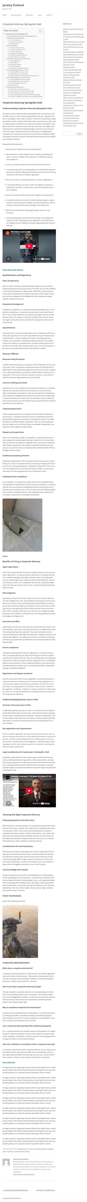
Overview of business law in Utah (19, 72)
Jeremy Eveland (13, 5)
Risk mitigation (14, 62)
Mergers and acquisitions (17, 53)
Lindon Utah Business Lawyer (72, 70)
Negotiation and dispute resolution (20, 68)
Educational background (17, 42)
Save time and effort (16, 64)
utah (4, 1151)
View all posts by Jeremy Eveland (24, 1174)
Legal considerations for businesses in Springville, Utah (25, 75)
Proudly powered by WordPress (12, 1198)
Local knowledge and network (18, 83)
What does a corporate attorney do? (20, 89)
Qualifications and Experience (16, 38)
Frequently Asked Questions (16, 87)
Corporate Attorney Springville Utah (16, 34)
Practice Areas (16, 15)
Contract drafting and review (18, 49)
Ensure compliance (15, 66)
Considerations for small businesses (20, 81)
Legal (39, 15)
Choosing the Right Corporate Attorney (19, 77)
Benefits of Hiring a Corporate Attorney (19, 59)
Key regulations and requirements (19, 74)
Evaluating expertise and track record (20, 79)
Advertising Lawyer (69, 67)
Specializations (14, 43)
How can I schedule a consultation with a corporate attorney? (26, 96)
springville (50, 1149)
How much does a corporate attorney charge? (22, 91)
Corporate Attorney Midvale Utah (15, 1190)
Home (4, 15)
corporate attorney (40, 1149)
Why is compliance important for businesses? (22, 93)
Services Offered (12, 45)
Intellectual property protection (19, 55)
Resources (29, 15)
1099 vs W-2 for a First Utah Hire (73, 98)
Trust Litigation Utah (69, 126)
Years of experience (16, 40)
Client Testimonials (13, 85)
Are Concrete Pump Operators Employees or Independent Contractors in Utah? (72, 92)
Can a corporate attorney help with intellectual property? (25, 94)
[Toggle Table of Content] (39, 31)
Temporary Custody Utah (46, 1190)
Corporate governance (16, 51)
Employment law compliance (18, 57)
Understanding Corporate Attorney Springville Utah (22, 36)
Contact (49, 15)
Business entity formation (17, 47)
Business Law (22, 1149)
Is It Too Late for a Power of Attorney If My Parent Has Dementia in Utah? (71, 74)
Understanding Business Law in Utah (18, 70)
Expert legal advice (15, 60)
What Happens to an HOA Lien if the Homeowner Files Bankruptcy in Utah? (73, 36)
